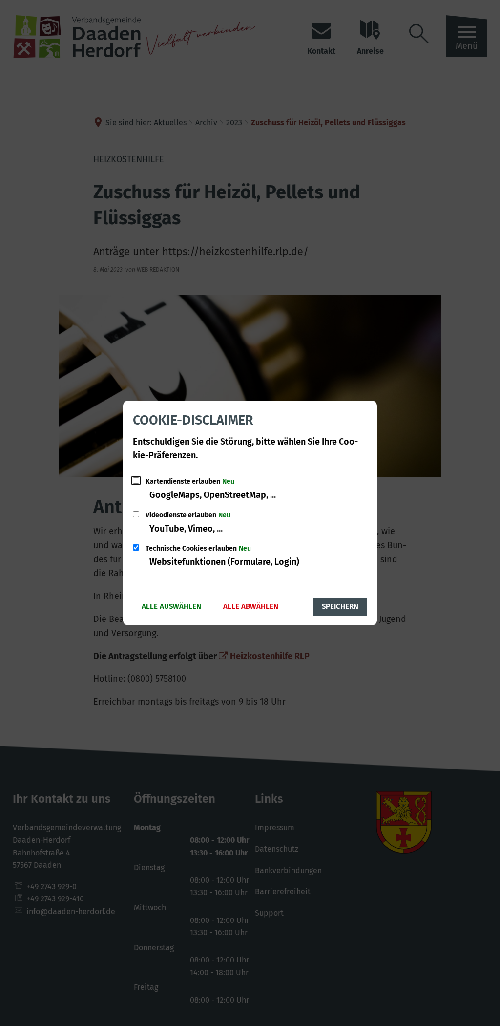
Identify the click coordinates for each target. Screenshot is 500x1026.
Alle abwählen (250, 606)
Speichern (340, 606)
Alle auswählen (171, 606)
